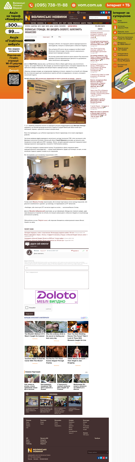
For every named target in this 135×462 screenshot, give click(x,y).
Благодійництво (73, 431)
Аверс (107, 23)
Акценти (83, 23)
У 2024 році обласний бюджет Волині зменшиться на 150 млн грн (44, 240)
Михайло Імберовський (37, 211)
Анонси (56, 26)
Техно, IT (71, 433)
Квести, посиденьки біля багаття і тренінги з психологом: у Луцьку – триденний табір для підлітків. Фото (60, 410)
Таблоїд (70, 23)
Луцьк (27, 422)
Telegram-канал (43, 220)
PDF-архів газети (100, 26)
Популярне (62, 26)
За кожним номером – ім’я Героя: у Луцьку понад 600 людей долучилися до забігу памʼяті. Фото (46, 410)
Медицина (71, 422)
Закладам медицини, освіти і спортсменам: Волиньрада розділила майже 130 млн (49, 232)
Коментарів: (46, 37)
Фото (39, 26)
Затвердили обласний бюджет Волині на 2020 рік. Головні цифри (44, 238)
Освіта (70, 424)
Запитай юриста (72, 26)
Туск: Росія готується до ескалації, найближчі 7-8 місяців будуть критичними (98, 49)
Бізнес (56, 424)
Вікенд (70, 427)
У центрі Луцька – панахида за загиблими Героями (99, 107)
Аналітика (34, 26)
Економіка (40, 23)
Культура (55, 23)
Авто (60, 23)
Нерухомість (58, 425)
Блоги (47, 26)
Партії (42, 424)
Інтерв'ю (27, 26)
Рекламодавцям (44, 459)
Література (86, 425)
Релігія (70, 429)
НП (45, 23)
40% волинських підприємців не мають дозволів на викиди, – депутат (58, 78)
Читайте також (29, 229)
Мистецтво (86, 427)
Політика (33, 23)
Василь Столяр (38, 202)
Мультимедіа (53, 394)
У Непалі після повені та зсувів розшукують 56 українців (99, 75)
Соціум (71, 420)
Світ (27, 427)
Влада (42, 422)
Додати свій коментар (39, 244)
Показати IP (43, 250)
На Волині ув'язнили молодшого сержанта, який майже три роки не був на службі (98, 34)
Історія (85, 429)
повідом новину (98, 23)
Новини (100, 29)
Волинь (28, 424)
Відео (43, 26)
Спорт (64, 23)
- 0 (86, 251)
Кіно (84, 424)
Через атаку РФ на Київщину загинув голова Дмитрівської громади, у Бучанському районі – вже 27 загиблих (99, 92)
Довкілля (71, 425)
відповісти (76, 251)
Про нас (30, 459)
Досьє (51, 26)
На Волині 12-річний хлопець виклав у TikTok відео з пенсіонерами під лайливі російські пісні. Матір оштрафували (99, 67)
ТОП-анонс (86, 434)
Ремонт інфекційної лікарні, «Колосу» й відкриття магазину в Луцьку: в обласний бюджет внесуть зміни (55, 235)
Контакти (36, 459)
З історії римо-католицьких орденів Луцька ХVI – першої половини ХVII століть (32, 410)
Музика (85, 422)
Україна (28, 425)
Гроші (56, 422)
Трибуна (89, 23)
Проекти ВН (76, 23)
